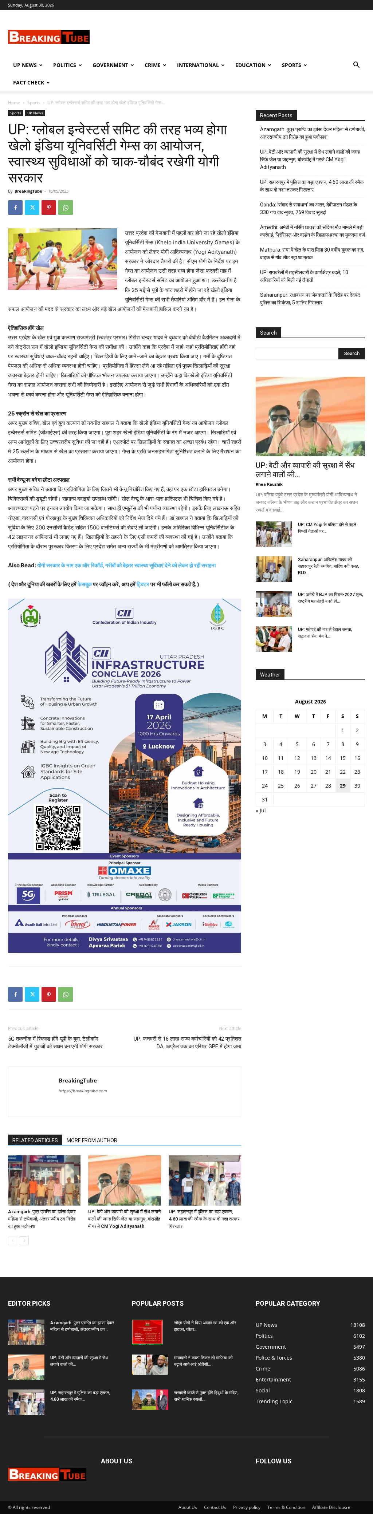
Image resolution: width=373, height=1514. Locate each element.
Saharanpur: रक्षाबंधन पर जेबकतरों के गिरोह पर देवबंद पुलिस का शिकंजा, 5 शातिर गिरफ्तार (310, 298)
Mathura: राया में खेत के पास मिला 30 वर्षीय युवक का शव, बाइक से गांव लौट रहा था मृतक (312, 253)
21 (328, 771)
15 (343, 757)
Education (250, 65)
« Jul (261, 810)
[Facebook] (15, 207)
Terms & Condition (286, 1507)
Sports (291, 65)
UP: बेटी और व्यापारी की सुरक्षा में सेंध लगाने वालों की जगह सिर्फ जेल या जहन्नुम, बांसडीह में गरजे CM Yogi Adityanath (124, 1219)
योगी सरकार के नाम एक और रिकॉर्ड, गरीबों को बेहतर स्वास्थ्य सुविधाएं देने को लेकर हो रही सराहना (126, 565)
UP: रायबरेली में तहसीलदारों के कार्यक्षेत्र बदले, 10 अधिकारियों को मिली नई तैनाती (304, 276)
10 (265, 757)
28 (328, 785)
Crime (153, 65)
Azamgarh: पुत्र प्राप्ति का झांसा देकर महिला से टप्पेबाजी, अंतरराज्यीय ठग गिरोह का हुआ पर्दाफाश (42, 1219)
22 (343, 771)
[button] (356, 65)
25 (281, 785)
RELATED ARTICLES (35, 1140)
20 (314, 771)
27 (314, 785)
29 (343, 785)
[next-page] (24, 1240)
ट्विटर (143, 584)
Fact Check (28, 82)
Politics (64, 65)
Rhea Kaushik (269, 484)
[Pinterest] (49, 207)
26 (297, 785)
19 (297, 771)
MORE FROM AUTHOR (92, 1140)
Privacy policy (246, 1507)
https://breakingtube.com (83, 1090)
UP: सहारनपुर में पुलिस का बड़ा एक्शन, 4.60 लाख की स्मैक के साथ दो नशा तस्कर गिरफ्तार (204, 1219)
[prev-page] (12, 1240)
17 (265, 771)
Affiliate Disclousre (331, 1507)
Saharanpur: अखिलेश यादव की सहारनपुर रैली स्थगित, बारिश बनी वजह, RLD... (328, 566)
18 (281, 771)
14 (328, 757)
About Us (187, 1507)
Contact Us (215, 1507)
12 (297, 757)
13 (314, 757)
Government (110, 65)
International (198, 65)
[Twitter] (32, 207)
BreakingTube (28, 191)
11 (281, 757)
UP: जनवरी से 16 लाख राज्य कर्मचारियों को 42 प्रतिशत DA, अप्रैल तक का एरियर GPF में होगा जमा (187, 1043)
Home (14, 102)
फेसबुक (85, 584)
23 (357, 771)
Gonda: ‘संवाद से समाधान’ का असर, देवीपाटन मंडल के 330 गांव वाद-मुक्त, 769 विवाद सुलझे (308, 208)
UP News (25, 65)
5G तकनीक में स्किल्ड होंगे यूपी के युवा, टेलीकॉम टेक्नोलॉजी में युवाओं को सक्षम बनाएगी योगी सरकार (55, 1043)
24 (265, 785)
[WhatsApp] (65, 207)
